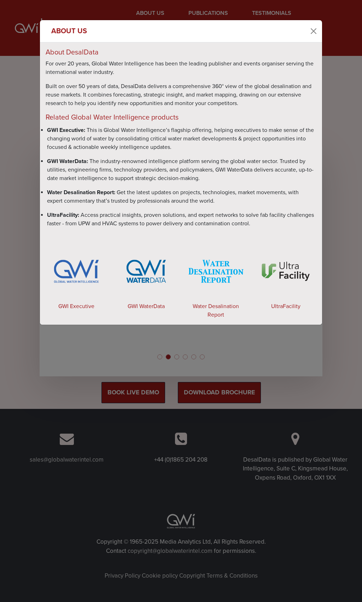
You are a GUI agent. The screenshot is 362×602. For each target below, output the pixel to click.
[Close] (313, 31)
